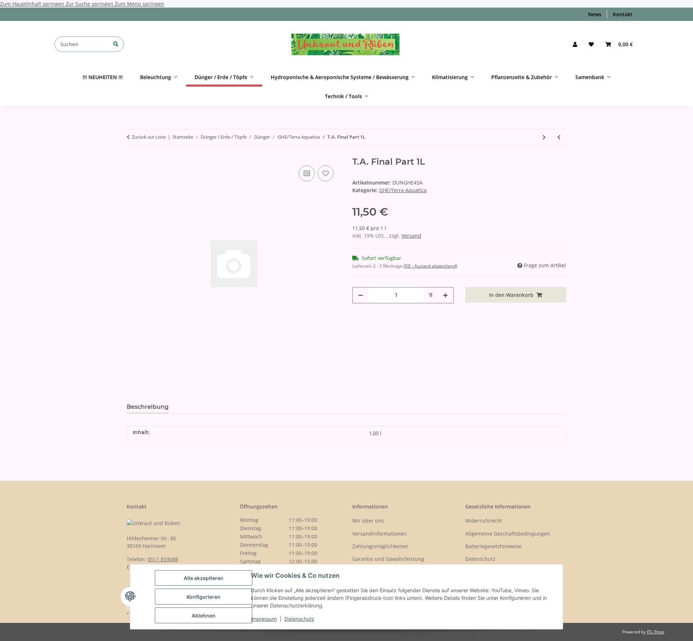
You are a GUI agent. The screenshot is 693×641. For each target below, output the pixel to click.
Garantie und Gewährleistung (388, 558)
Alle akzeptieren (203, 578)
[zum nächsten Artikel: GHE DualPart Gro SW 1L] (544, 137)
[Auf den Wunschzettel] (326, 173)
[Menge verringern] (361, 295)
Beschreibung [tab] (148, 406)
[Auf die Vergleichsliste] (307, 173)
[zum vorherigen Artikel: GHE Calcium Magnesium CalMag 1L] (559, 137)
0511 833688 (163, 559)
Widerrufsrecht (483, 520)
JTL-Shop (655, 632)
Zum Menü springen (139, 3)
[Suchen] (116, 43)
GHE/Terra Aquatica (403, 190)
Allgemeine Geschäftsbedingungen (507, 533)
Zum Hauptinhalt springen (33, 3)
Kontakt (623, 14)
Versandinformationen (379, 533)
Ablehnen (203, 615)
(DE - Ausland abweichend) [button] (430, 266)
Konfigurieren (204, 597)
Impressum (264, 619)
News (594, 14)
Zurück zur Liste (149, 137)
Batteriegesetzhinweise (493, 546)
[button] (575, 44)
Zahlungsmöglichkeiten (380, 546)
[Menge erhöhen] (445, 295)
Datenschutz (299, 619)
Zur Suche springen (90, 3)
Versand (411, 235)
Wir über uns (368, 520)
